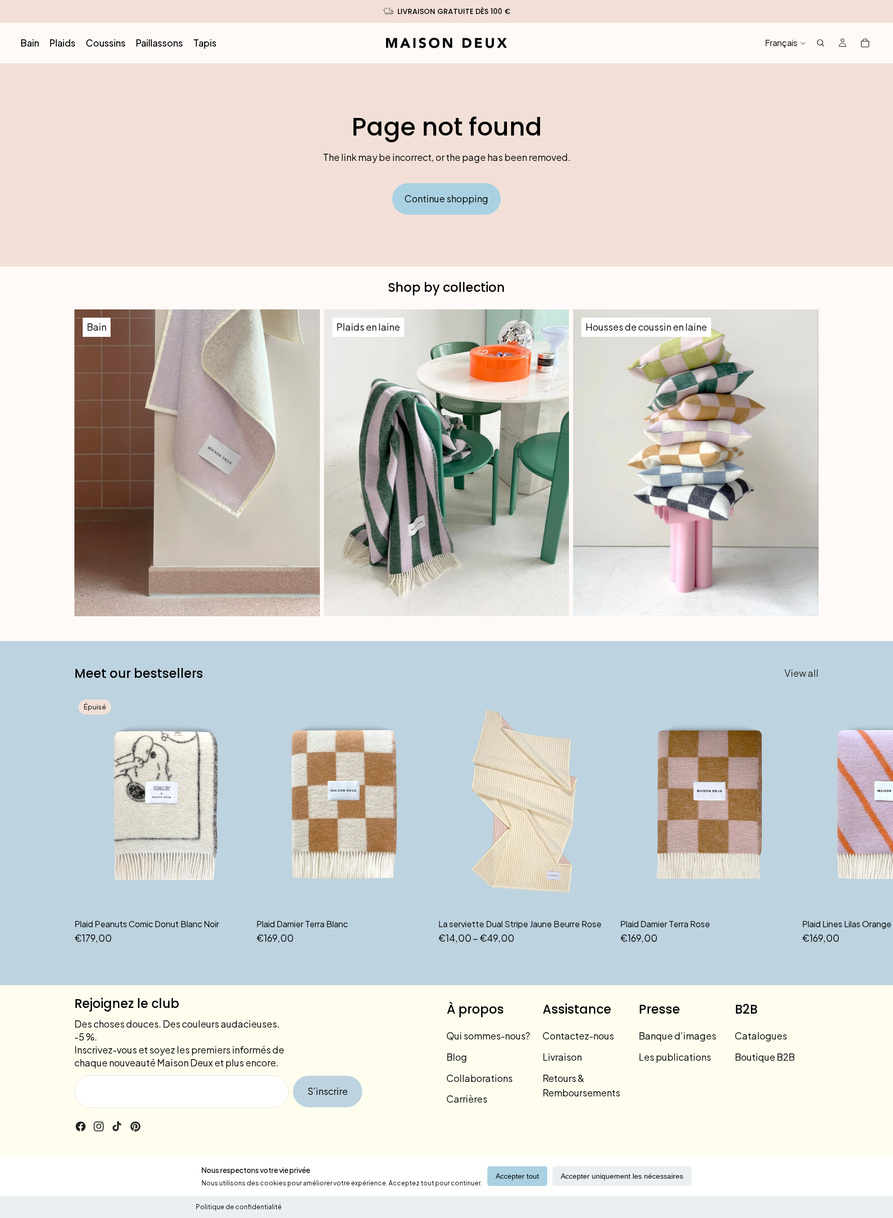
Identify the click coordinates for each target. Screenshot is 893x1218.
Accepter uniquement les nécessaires (622, 1176)
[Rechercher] (820, 43)
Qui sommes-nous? (488, 1036)
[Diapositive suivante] (807, 820)
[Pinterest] (135, 1126)
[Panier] (865, 43)
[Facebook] (80, 1126)
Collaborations (479, 1077)
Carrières (466, 1099)
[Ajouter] (414, 896)
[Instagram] (99, 1126)
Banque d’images (677, 1036)
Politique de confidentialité (239, 1207)
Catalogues (761, 1036)
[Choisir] (596, 896)
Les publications (675, 1057)
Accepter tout (517, 1176)
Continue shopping (446, 198)
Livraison (562, 1057)
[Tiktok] (117, 1126)
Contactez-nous (578, 1036)
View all (801, 673)
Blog (456, 1057)
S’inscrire (327, 1091)
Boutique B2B (765, 1057)
